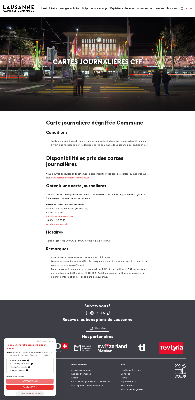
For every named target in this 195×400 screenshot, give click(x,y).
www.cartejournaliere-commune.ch (70, 177)
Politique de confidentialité (87, 385)
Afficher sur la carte (57, 224)
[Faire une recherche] (182, 8)
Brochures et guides (131, 389)
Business (172, 8)
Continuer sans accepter (45, 341)
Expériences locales (122, 8)
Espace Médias (129, 381)
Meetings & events (131, 369)
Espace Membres (81, 373)
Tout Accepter (30, 387)
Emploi (75, 377)
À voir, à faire (49, 8)
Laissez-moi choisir (30, 381)
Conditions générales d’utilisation (90, 381)
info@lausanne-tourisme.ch (61, 216)
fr (187, 8)
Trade (123, 377)
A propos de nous (81, 369)
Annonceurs (127, 385)
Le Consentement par (30, 393)
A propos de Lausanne (150, 8)
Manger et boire (70, 8)
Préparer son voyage (95, 8)
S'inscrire (100, 328)
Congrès (125, 373)
